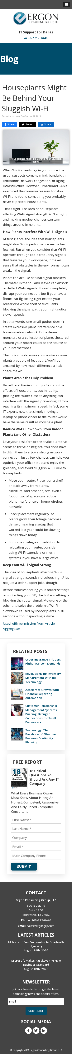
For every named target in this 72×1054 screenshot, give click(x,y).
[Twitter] (36, 1030)
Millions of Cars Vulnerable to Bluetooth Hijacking (36, 944)
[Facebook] (28, 1030)
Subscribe (36, 1011)
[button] (66, 4)
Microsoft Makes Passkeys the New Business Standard (36, 962)
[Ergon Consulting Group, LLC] (36, 18)
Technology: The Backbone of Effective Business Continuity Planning (40, 736)
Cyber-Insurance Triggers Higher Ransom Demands (43, 661)
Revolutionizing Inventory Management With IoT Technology (43, 678)
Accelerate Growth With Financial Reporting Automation (42, 694)
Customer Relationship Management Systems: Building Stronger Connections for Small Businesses (41, 714)
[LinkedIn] (44, 1030)
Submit (24, 866)
